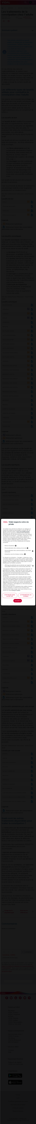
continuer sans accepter (9, 595)
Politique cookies (15, 590)
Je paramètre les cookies (25, 595)
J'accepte (17, 600)
